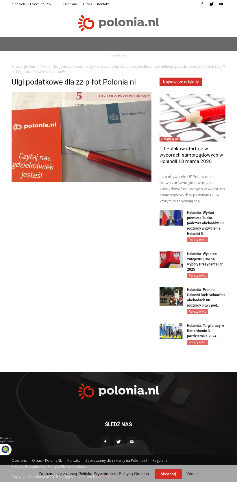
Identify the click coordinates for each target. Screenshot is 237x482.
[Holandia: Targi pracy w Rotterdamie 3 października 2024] (171, 331)
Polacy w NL (170, 139)
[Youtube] (221, 4)
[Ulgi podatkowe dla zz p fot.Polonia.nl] (81, 180)
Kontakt (103, 4)
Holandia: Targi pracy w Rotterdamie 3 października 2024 (205, 331)
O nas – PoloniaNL (47, 460)
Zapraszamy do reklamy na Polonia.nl (116, 460)
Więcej (192, 473)
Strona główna (23, 66)
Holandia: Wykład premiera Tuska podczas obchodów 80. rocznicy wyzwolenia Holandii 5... (206, 223)
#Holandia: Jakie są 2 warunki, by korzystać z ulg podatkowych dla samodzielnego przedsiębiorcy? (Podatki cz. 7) (132, 66)
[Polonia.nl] (118, 23)
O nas (87, 4)
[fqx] (10, 449)
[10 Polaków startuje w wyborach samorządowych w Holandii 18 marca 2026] (192, 118)
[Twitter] (211, 4)
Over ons (70, 4)
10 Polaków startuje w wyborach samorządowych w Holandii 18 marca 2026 (191, 155)
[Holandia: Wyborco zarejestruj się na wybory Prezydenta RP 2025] (171, 259)
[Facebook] (202, 4)
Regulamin (161, 460)
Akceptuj (168, 474)
